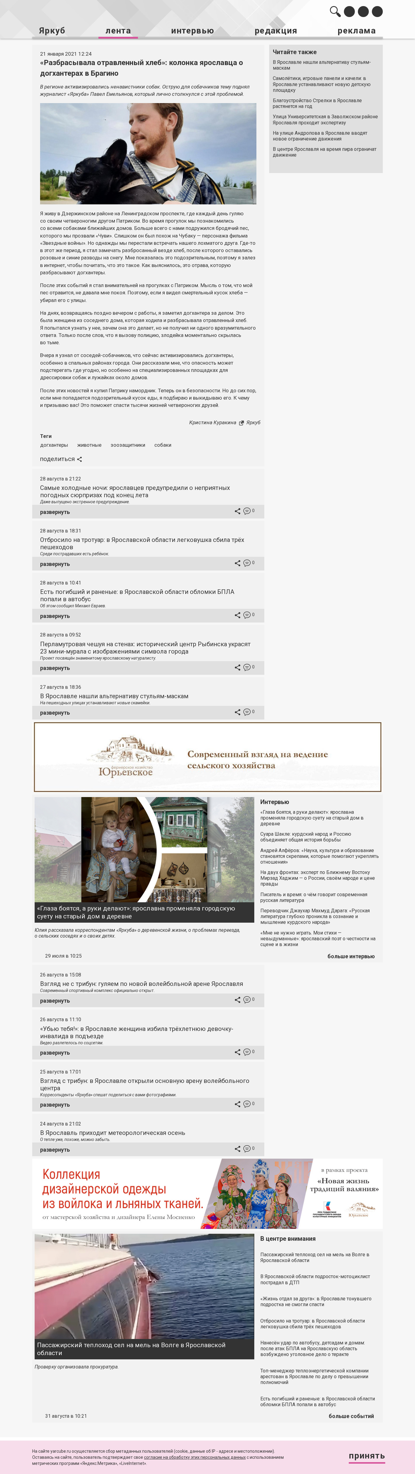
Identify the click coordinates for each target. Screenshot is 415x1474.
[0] (247, 512)
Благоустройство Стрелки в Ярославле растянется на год (317, 103)
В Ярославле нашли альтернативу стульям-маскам (322, 65)
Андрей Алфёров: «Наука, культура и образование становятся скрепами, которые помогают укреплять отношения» (319, 856)
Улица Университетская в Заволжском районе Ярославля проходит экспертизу (325, 119)
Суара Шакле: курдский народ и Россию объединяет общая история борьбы (305, 837)
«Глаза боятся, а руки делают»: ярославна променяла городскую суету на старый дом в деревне (136, 912)
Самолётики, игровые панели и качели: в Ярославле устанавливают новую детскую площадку (322, 84)
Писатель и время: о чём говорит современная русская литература (313, 897)
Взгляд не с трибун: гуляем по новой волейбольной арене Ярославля (141, 983)
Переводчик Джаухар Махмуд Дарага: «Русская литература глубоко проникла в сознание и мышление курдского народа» (315, 916)
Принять (367, 1456)
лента (118, 31)
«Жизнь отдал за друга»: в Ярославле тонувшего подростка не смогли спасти (316, 1301)
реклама (357, 31)
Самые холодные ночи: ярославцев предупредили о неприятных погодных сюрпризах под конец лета (135, 491)
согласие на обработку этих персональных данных (195, 1457)
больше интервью (351, 956)
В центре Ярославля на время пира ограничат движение (324, 152)
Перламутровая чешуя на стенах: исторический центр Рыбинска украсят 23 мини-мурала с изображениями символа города (145, 647)
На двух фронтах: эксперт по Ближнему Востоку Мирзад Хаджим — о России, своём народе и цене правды (317, 878)
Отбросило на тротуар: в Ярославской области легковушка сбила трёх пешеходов (312, 1324)
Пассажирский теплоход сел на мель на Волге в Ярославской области (131, 1348)
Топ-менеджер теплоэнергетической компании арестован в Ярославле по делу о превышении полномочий (314, 1376)
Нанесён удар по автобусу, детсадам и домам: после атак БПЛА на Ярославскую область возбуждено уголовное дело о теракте (312, 1348)
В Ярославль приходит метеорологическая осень (112, 1132)
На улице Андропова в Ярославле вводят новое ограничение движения (320, 136)
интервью (192, 31)
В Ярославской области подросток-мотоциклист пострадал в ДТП (315, 1279)
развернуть (55, 512)
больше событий (351, 1416)
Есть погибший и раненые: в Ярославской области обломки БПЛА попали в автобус (317, 1401)
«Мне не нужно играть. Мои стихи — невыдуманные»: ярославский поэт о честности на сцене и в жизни (318, 938)
